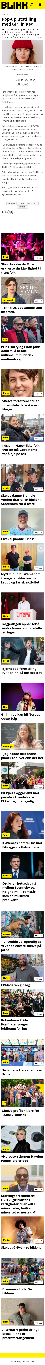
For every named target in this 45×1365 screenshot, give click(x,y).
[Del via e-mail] (26, 84)
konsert (23, 207)
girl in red (32, 203)
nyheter (11, 203)
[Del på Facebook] (18, 84)
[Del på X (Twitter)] (22, 84)
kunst (21, 203)
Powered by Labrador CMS (22, 1361)
